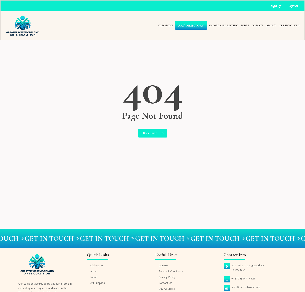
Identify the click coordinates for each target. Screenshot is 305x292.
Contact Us (165, 283)
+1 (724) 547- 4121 (243, 278)
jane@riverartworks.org (245, 287)
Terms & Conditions (171, 271)
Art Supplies (97, 283)
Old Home (96, 265)
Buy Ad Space (167, 288)
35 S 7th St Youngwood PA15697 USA (247, 267)
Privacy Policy (167, 277)
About (94, 271)
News (93, 277)
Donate (163, 265)
